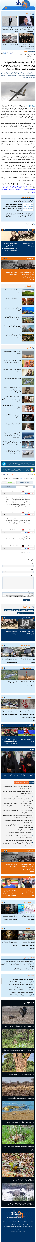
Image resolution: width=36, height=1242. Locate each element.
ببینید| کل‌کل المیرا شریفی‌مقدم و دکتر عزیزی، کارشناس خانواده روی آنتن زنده (11, 362)
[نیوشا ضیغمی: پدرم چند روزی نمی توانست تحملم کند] (28, 372)
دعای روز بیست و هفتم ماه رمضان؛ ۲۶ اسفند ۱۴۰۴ (21, 987)
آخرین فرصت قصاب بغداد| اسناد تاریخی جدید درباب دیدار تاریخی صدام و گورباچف (27, 275)
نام (32, 563)
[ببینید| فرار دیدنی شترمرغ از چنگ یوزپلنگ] (18, 1086)
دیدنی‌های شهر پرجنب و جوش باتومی (13, 309)
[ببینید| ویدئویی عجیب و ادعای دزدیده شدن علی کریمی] (26, 883)
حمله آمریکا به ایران (22, 613)
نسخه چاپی (5, 479)
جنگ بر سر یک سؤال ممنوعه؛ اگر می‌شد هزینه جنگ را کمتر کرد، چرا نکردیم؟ (10, 29)
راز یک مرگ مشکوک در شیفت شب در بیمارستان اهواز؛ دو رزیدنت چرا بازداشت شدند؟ (18, 792)
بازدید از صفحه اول (28, 479)
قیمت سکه (30, 610)
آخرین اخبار (31, 782)
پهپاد (27, 224)
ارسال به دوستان (15, 479)
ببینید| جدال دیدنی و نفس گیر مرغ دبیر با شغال (19, 1026)
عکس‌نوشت (29, 258)
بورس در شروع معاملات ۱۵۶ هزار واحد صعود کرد (9, 661)
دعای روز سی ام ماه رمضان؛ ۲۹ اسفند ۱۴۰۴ (23, 979)
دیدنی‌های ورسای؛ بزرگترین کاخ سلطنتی (13, 318)
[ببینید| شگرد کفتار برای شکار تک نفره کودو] (18, 1192)
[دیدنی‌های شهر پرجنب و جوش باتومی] (28, 310)
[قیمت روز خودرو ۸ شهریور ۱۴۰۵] (10, 38)
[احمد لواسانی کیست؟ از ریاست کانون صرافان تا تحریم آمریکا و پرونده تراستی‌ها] (26, 21)
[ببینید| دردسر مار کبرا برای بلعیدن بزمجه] (18, 1062)
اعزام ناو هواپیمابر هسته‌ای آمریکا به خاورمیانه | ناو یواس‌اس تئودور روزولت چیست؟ (12, 435)
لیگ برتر (28, 725)
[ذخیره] (5, 53)
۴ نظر (28, 57)
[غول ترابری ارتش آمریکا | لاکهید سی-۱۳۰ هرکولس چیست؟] (28, 454)
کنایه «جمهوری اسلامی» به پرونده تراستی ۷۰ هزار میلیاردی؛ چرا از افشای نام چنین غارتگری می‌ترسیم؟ (18, 787)
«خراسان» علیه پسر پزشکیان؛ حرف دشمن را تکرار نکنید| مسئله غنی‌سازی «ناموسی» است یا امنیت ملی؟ (18, 816)
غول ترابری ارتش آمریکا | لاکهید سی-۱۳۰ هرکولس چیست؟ (13, 452)
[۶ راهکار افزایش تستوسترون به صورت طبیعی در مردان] (9, 909)
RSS (9, 1224)
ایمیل (32, 569)
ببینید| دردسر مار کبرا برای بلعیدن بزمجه (21, 1074)
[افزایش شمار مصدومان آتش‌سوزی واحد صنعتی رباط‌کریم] (26, 935)
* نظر (32, 575)
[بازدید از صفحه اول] (33, 478)
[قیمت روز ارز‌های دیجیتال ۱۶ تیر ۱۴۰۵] (9, 935)
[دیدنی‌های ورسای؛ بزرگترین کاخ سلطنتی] (28, 319)
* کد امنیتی (31, 591)
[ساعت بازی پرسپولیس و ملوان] (26, 731)
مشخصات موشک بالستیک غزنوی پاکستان (12, 352)
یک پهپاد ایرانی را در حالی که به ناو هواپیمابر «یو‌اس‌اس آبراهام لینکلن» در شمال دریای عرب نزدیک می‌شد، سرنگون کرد (18, 189)
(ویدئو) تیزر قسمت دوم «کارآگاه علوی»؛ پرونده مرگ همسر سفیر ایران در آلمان (11, 399)
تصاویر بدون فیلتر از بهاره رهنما (13, 424)
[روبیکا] (18, 469)
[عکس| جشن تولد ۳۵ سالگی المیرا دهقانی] (28, 408)
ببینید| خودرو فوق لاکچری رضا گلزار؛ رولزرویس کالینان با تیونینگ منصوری (11, 443)
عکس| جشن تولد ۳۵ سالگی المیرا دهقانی (12, 407)
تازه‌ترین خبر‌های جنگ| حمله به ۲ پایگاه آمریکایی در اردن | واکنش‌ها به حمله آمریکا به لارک (18, 826)
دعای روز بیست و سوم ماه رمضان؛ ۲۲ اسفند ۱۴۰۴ (21, 995)
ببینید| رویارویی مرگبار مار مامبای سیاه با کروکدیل (19, 1122)
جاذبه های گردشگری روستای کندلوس (13, 336)
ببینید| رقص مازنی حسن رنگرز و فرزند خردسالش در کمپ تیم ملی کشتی (10, 893)
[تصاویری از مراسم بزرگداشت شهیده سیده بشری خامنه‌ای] (18, 762)
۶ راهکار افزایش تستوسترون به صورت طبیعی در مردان (9, 918)
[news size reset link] (10, 53)
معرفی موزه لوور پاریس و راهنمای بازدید (12, 327)
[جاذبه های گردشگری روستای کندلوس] (28, 338)
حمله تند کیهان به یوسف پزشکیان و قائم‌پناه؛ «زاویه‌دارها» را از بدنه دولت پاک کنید (18, 821)
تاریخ (29, 230)
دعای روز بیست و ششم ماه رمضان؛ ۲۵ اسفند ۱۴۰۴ (21, 990)
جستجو (14, 1222)
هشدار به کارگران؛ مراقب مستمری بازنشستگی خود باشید (19, 835)
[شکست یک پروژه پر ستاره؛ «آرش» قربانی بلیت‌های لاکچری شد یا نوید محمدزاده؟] (26, 38)
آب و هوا (4, 1222)
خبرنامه (19, 1224)
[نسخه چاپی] (2, 53)
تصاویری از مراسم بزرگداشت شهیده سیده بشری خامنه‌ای (19, 775)
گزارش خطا (30, 475)
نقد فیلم (31, 613)
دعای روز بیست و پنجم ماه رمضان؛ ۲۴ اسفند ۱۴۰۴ (21, 992)
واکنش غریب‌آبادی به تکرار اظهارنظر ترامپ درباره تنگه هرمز (19, 961)
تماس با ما (31, 1222)
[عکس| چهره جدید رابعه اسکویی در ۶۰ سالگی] (28, 417)
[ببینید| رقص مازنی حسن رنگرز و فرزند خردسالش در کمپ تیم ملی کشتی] (9, 883)
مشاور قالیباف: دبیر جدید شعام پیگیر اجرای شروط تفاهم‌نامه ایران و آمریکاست (17, 965)
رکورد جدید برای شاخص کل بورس (27, 661)
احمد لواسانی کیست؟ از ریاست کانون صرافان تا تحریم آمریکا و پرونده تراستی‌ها (27, 29)
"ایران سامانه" (14, 1232)
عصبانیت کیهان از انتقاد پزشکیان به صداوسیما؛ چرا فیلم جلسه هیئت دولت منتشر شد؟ (18, 812)
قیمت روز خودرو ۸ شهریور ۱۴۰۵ (10, 45)
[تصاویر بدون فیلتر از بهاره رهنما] (28, 426)
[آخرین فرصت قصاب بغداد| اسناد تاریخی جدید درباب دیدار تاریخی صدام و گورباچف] (26, 264)
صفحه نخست (31, 51)
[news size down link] (7, 53)
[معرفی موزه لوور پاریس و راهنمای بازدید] (28, 329)
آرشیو (9, 1222)
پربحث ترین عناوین (18, 782)
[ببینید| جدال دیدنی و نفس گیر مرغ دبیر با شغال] (18, 1015)
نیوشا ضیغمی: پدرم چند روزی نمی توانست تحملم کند (12, 371)
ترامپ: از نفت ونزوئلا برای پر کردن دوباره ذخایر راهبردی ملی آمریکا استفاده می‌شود (18, 844)
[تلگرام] (18, 463)
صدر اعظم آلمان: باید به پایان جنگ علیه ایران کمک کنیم (19, 840)
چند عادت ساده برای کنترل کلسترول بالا (28, 918)
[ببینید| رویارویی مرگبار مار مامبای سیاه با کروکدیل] (18, 1110)
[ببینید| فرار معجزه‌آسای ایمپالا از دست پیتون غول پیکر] (18, 1134)
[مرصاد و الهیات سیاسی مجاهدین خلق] (9, 264)
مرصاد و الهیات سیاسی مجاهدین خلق (11, 273)
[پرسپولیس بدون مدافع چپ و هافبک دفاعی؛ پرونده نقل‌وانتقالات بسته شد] (9, 731)
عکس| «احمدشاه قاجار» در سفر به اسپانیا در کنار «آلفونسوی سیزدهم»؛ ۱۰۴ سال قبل (12, 390)
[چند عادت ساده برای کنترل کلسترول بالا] (26, 909)
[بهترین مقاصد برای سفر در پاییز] (28, 301)
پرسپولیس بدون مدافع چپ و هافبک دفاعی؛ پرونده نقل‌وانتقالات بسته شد (9, 741)
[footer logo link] (17, 1215)
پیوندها (19, 1222)
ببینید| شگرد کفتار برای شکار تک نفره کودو (21, 1204)
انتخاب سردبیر (27, 617)
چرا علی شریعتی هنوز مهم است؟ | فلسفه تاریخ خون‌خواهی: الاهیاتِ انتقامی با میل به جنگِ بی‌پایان (9, 247)
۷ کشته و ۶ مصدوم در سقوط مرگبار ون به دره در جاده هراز (9, 712)
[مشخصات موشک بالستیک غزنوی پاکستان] (28, 354)
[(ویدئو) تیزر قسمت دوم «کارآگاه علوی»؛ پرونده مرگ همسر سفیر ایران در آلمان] (28, 399)
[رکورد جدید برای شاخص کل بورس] (26, 652)
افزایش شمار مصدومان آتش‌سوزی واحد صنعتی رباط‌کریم (28, 945)
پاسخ (5, 494)
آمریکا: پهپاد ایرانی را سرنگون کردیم (23, 201)
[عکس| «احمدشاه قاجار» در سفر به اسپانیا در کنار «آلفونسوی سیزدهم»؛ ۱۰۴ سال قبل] (28, 390)
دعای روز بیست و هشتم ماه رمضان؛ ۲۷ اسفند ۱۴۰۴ (21, 984)
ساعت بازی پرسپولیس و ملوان (27, 740)
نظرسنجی (14, 1224)
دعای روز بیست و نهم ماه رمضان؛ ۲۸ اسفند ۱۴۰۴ (21, 982)
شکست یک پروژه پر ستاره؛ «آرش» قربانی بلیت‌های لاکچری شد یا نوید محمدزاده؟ (26, 46)
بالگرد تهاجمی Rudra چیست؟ (13, 379)
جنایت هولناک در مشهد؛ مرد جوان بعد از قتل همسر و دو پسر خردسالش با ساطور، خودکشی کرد (27, 716)
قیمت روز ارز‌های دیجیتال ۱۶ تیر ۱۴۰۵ (9, 944)
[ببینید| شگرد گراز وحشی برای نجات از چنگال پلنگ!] (18, 1038)
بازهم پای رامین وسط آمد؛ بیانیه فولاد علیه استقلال (20, 832)
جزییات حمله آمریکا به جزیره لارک (24, 838)
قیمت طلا (16, 610)
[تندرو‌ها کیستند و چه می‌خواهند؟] (26, 236)
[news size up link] (12, 53)
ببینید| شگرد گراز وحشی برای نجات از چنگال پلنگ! (18, 1050)
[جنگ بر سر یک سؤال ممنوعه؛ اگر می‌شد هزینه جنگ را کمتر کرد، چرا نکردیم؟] (10, 21)
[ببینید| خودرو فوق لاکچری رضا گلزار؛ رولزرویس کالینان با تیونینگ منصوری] (28, 445)
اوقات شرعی (25, 1224)
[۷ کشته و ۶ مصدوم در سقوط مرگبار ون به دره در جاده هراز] (9, 704)
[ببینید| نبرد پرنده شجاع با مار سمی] (18, 1165)
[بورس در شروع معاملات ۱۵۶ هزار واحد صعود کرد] (9, 652)
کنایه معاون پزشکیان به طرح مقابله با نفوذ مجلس (21, 969)
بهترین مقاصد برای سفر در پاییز (13, 299)
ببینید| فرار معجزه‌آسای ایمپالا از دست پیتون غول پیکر (19, 1148)
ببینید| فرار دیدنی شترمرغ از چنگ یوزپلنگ (21, 1098)
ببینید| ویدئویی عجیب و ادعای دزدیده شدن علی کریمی (28, 893)
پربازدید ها (26, 782)
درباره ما (24, 1222)
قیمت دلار (23, 610)
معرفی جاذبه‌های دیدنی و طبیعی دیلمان (12, 291)
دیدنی (32, 749)
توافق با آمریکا (8, 610)
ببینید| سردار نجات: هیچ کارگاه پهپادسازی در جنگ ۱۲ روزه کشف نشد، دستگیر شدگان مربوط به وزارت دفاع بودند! (12, 207)
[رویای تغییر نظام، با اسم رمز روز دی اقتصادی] (26, 624)
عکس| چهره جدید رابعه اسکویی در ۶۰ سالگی (12, 416)
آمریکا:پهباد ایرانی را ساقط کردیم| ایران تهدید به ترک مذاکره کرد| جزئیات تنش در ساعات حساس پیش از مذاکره (19, 216)
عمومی (25, 51)
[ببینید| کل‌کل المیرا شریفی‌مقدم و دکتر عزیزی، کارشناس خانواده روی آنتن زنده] (28, 363)
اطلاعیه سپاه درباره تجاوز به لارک (24, 830)
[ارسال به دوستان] (4, 53)
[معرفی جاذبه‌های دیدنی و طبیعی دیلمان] (28, 292)
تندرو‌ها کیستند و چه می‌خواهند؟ (28, 244)
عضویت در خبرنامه (24, 482)
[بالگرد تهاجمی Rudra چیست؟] (28, 381)
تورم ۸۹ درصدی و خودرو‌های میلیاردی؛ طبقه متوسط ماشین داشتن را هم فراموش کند (18, 800)
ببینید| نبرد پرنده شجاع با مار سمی (23, 1180)
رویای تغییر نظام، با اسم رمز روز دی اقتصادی (27, 632)
